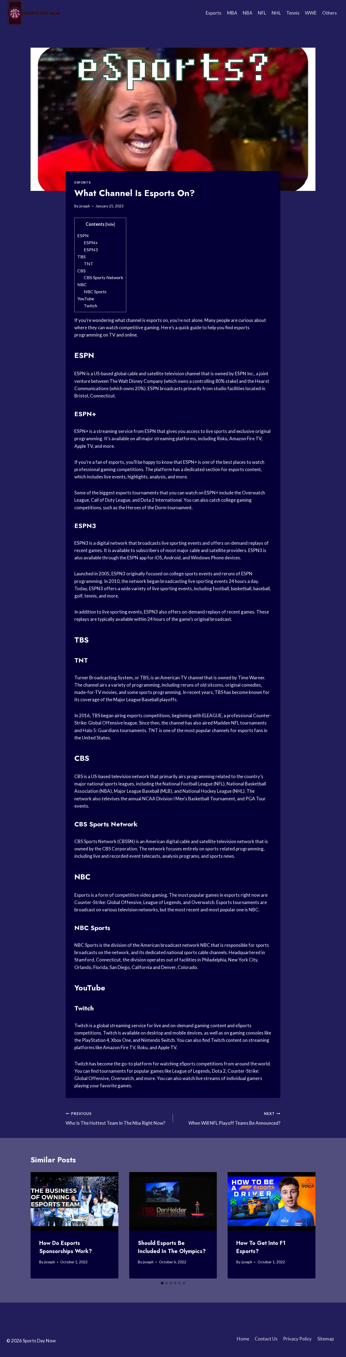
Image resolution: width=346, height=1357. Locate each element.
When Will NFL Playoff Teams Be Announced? (234, 1118)
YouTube (85, 298)
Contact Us (266, 1339)
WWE (311, 13)
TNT (88, 263)
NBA (247, 13)
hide (110, 224)
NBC (82, 284)
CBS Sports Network (103, 277)
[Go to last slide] (39, 1225)
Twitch (90, 305)
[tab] (162, 1283)
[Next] (306, 1225)
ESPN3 (91, 249)
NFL (262, 13)
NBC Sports (95, 291)
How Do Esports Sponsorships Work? (65, 1247)
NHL (276, 13)
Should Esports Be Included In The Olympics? (172, 1247)
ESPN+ (91, 242)
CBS (81, 270)
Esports (213, 13)
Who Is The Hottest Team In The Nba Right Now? (115, 1118)
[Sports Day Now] (33, 13)
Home (243, 1339)
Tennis (293, 13)
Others (329, 13)
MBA (232, 13)
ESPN (83, 235)
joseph (84, 206)
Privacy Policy (297, 1339)
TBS (81, 256)
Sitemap (325, 1339)
